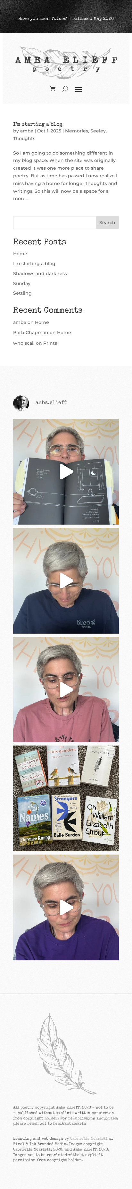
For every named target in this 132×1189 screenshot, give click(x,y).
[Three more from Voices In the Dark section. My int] (66, 690)
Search (107, 222)
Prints (50, 343)
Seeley (98, 131)
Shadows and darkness (40, 273)
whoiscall (24, 343)
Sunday (21, 283)
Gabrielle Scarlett (89, 1139)
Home (20, 254)
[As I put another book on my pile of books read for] (66, 798)
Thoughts (24, 138)
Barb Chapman (30, 332)
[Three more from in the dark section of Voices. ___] (66, 907)
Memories (76, 131)
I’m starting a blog (37, 124)
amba (26, 131)
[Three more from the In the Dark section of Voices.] (66, 472)
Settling (22, 293)
